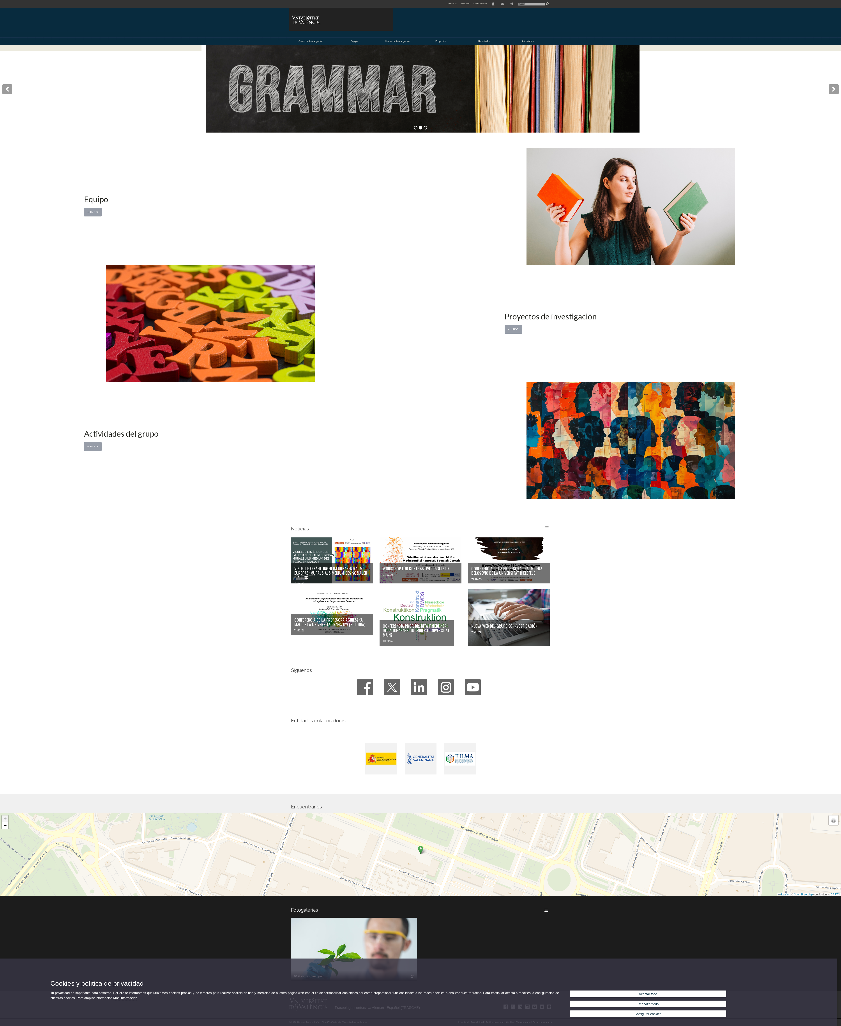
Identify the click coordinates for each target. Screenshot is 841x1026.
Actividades (527, 41)
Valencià (452, 4)
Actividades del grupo (121, 433)
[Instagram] (446, 687)
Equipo (354, 41)
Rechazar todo (648, 1004)
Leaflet (785, 894)
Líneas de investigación (397, 41)
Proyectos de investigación (551, 316)
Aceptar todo (648, 994)
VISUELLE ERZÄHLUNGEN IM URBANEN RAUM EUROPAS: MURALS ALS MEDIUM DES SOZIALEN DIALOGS (330, 573)
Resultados (484, 41)
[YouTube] (473, 687)
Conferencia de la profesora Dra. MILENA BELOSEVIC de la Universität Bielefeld (506, 571)
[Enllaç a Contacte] (502, 4)
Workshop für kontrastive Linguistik (416, 568)
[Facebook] (365, 687)
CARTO (835, 894)
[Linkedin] (419, 687)
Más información (125, 998)
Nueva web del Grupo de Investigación (504, 626)
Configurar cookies (647, 1014)
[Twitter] (392, 687)
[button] (420, 849)
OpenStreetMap (803, 894)
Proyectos (440, 41)
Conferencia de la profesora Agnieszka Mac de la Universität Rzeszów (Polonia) (329, 622)
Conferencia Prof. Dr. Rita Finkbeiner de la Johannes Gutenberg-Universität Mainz (416, 630)
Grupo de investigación (311, 41)
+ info (92, 212)
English (465, 4)
